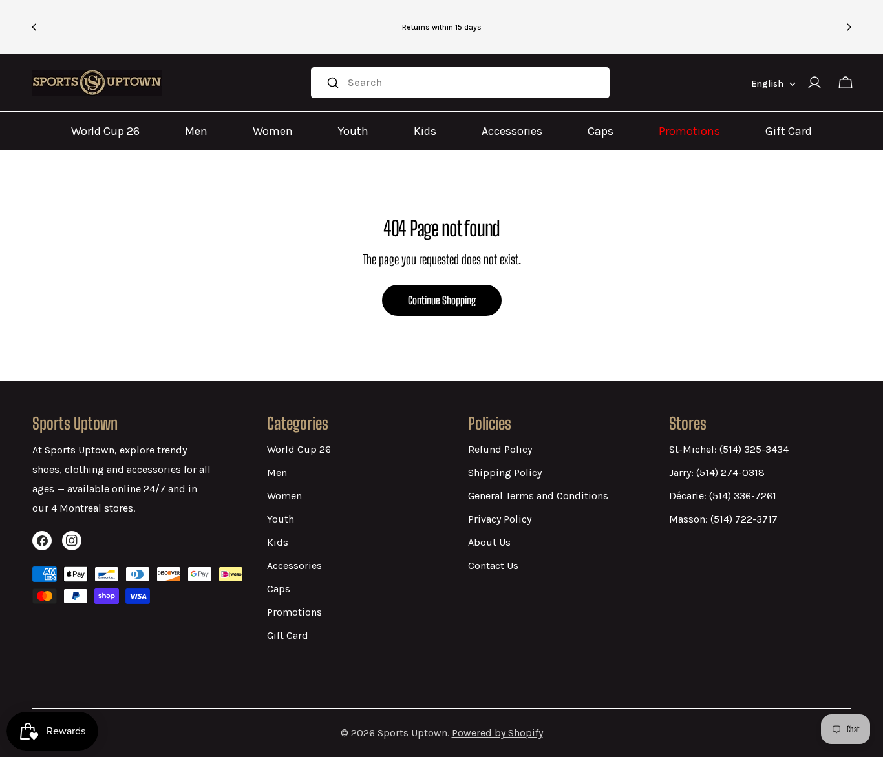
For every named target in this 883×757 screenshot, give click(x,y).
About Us (489, 542)
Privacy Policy (499, 519)
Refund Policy (500, 449)
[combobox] (460, 82)
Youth (353, 131)
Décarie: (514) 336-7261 (722, 496)
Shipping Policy (505, 472)
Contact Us (493, 565)
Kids (425, 131)
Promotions (689, 131)
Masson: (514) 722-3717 (723, 519)
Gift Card (788, 131)
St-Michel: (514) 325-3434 (729, 449)
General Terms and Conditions (538, 496)
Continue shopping (442, 300)
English (767, 83)
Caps (600, 131)
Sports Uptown (412, 733)
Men (196, 131)
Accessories (512, 131)
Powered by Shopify (497, 733)
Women (273, 131)
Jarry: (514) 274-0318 (717, 472)
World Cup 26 (105, 131)
